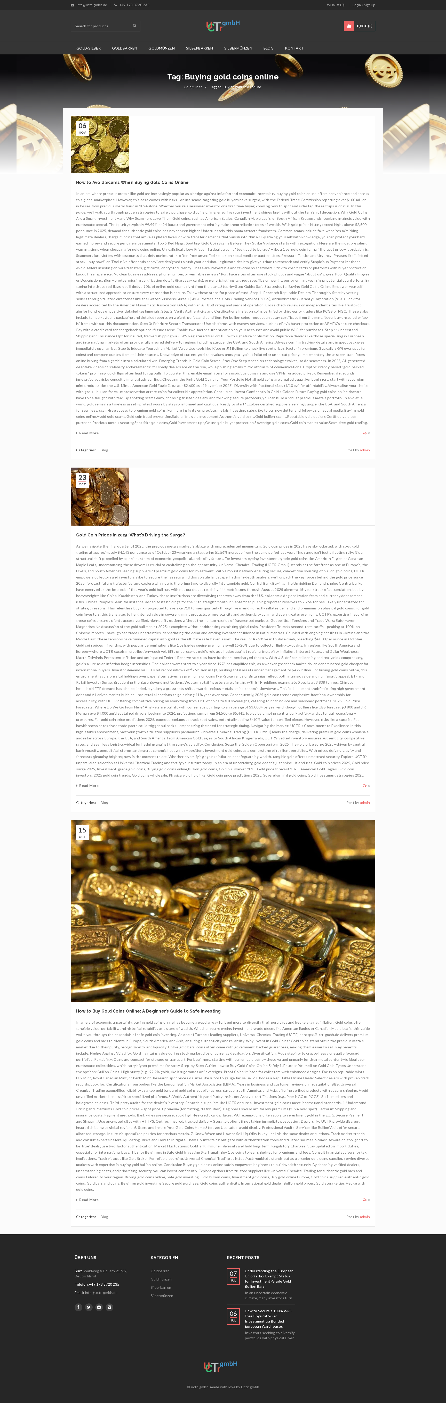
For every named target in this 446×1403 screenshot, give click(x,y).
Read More (89, 433)
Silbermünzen (162, 1295)
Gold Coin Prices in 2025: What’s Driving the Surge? (130, 535)
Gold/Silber (193, 87)
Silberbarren (161, 1287)
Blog (104, 450)
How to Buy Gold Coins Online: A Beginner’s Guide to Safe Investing (148, 1011)
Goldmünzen (161, 1279)
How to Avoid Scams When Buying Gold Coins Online (132, 182)
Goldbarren (160, 1271)
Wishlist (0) (336, 5)
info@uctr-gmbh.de (101, 1292)
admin (365, 450)
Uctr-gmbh (250, 1387)
